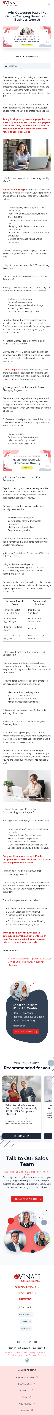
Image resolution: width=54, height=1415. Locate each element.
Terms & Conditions (13, 1352)
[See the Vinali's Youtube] (35, 1342)
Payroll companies (12, 369)
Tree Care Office (25, 1384)
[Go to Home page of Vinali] (14, 4)
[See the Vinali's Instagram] (18, 1342)
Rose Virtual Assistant (25, 1377)
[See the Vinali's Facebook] (24, 1342)
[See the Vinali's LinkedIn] (30, 1342)
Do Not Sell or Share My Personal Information (27, 1355)
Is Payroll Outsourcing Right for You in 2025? (29, 958)
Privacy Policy (29, 1352)
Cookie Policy (43, 1352)
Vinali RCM (24, 1391)
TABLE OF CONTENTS (25, 56)
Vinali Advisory (24, 1404)
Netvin (24, 1397)
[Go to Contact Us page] (27, 46)
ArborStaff (25, 1410)
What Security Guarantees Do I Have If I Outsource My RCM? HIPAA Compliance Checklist (21, 1110)
